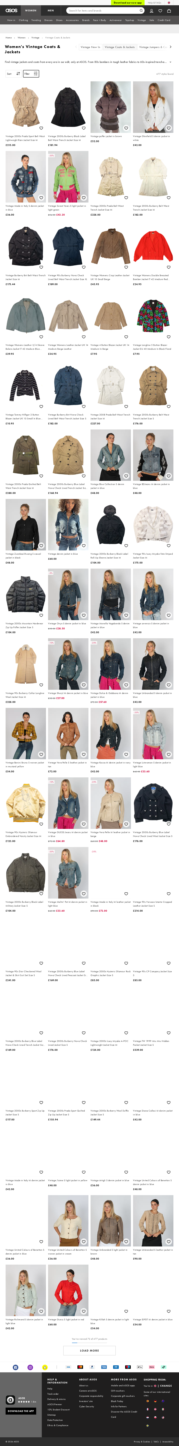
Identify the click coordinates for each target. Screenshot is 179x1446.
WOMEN (31, 10)
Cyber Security (86, 1406)
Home (9, 37)
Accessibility (167, 1441)
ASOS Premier (54, 1404)
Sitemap (51, 1414)
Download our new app (128, 2)
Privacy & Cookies (142, 1441)
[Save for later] (41, 128)
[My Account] (151, 10)
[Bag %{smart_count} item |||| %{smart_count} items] (169, 10)
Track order (53, 1393)
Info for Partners (119, 1406)
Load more (89, 1350)
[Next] (170, 47)
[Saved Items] (160, 10)
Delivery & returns (56, 1399)
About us (83, 1385)
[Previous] (76, 47)
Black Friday (117, 1401)
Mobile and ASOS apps (123, 1385)
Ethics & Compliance (57, 1425)
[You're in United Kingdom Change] (169, 2)
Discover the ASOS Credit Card (124, 1414)
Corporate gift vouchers (123, 1395)
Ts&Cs (156, 1441)
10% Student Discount (58, 1409)
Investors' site (86, 1401)
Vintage (35, 37)
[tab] (11, 20)
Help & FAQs (154, 2)
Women (22, 37)
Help (49, 1388)
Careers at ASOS (87, 1390)
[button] (147, 1401)
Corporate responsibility (91, 1395)
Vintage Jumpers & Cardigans (157, 47)
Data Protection (55, 1420)
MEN (51, 10)
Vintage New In (90, 47)
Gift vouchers (117, 1390)
